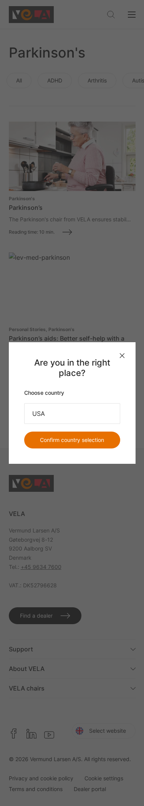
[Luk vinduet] (122, 355)
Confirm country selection (72, 440)
